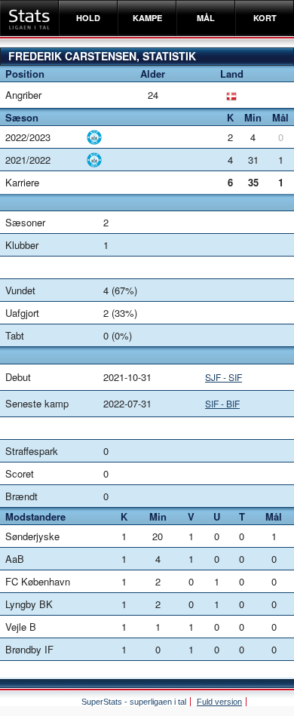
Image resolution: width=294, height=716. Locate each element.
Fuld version (219, 701)
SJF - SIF (223, 376)
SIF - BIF (222, 403)
